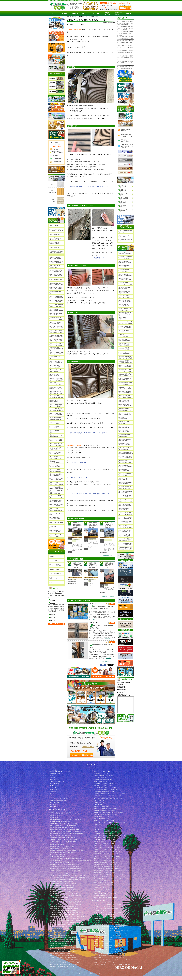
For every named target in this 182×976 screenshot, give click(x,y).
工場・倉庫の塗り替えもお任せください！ (125, 231)
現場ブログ (74, 16)
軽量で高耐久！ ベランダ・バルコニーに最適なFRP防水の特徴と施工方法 (66, 922)
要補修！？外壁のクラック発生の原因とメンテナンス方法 (63, 872)
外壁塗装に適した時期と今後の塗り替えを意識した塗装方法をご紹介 (65, 866)
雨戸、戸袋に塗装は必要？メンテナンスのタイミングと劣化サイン (109, 878)
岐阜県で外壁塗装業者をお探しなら (58, 800)
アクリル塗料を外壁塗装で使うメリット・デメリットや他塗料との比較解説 (111, 935)
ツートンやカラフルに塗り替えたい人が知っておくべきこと (127, 146)
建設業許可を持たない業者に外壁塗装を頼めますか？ (62, 798)
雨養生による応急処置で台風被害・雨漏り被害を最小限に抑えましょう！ (66, 939)
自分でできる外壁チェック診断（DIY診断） (60, 848)
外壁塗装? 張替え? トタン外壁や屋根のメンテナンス (105, 831)
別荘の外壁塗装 (97, 891)
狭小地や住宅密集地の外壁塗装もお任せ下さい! (56, 418)
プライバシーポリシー (55, 573)
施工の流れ (96, 13)
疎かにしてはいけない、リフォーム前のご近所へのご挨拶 (63, 835)
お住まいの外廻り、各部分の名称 (57, 854)
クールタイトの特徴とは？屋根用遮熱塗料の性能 (125, 539)
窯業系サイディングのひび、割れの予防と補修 (125, 396)
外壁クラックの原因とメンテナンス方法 (55, 323)
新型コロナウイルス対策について (79, 477)
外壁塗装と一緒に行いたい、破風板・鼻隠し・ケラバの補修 (107, 847)
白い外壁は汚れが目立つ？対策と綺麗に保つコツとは (125, 509)
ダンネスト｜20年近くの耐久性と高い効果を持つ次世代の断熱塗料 (109, 926)
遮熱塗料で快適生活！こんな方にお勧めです (104, 918)
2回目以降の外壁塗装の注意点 (123, 335)
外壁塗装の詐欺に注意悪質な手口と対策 (124, 292)
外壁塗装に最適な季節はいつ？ (56, 292)
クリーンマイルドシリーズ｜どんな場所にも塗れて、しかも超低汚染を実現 (111, 930)
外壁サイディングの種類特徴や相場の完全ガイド (56, 331)
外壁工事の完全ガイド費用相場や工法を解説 (55, 257)
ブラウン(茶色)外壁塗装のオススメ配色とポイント (125, 518)
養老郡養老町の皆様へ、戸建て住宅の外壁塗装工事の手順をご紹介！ (125, 52)
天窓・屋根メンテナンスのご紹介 (55, 383)
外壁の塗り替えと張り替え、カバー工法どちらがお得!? (62, 852)
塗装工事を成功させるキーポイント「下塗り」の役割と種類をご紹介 (109, 957)
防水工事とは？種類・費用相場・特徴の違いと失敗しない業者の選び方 (66, 920)
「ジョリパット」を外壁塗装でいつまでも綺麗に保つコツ (63, 910)
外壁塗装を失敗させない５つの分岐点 (125, 266)
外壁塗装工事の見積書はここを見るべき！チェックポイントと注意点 (109, 793)
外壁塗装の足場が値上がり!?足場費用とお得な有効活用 (106, 895)
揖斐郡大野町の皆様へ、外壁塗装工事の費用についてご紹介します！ (125, 42)
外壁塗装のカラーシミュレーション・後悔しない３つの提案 (63, 823)
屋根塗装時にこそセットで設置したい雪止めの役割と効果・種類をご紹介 (110, 858)
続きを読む (92, 619)
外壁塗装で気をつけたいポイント (56, 357)
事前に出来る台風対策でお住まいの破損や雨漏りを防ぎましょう (64, 937)
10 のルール (53, 785)
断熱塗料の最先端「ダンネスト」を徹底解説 (125, 466)
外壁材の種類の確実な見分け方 (123, 318)
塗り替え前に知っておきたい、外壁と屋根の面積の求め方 (63, 906)
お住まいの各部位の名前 (56, 279)
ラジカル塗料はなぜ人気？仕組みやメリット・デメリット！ (63, 964)
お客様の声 (75, 13)
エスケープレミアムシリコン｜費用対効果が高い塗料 (106, 914)
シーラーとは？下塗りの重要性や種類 (124, 353)
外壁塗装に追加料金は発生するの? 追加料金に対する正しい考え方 (108, 826)
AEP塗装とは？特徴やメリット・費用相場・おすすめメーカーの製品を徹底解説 (111, 941)
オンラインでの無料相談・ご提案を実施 (125, 253)
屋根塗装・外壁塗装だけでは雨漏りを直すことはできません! (63, 841)
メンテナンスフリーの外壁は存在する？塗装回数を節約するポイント (65, 858)
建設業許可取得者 (54, 569)
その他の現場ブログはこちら (107, 661)
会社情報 (52, 793)
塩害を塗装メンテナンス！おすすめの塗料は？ (56, 505)
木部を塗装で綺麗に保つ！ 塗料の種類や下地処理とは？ (62, 932)
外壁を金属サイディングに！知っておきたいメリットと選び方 (108, 829)
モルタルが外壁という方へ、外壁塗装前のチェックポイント (107, 961)
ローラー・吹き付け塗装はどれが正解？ (124, 431)
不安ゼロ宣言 (53, 791)
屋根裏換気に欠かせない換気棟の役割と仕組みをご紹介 (62, 928)
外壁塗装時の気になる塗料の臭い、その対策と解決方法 (62, 837)
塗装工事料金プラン (107, 13)
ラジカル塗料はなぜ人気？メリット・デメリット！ (125, 544)
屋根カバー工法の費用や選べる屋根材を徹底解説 (56, 275)
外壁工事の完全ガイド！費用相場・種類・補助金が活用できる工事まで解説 (67, 833)
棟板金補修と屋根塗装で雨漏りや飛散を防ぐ (56, 474)
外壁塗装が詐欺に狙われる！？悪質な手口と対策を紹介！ (63, 889)
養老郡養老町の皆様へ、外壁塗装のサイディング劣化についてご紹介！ (125, 57)
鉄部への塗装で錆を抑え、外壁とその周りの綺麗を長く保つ (107, 864)
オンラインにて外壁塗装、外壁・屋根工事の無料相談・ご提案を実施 (89, 494)
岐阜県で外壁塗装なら (55, 565)
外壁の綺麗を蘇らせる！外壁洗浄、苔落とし (125, 439)
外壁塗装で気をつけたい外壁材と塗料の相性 (56, 531)
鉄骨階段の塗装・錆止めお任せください (56, 448)
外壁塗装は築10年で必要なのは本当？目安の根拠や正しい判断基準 (65, 829)
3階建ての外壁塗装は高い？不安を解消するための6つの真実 (63, 839)
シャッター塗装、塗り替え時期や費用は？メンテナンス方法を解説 (109, 874)
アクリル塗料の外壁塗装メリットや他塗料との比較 (56, 296)
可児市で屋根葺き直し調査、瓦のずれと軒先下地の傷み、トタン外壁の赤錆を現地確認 (125, 28)
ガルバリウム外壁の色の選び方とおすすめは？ (60, 862)
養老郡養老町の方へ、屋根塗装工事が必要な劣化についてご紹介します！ (125, 47)
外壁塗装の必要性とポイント (100, 802)
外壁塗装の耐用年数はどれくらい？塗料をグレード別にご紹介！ (64, 864)
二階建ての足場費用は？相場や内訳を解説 (125, 379)
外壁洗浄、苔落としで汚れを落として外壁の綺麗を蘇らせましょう (109, 880)
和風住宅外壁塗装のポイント (124, 418)
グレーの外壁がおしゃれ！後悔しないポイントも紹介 (125, 500)
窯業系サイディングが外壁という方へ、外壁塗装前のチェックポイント (110, 962)
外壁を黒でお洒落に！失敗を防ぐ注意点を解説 (125, 505)
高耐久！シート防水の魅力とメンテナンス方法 (56, 496)
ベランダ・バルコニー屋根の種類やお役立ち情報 (56, 479)
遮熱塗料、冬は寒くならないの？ (101, 943)
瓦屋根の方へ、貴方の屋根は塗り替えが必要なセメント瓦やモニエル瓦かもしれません (113, 843)
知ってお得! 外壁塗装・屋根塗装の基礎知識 (60, 843)
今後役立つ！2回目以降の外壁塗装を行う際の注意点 (105, 814)
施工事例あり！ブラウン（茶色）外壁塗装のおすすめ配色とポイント (65, 959)
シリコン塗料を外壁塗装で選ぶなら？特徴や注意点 (56, 305)
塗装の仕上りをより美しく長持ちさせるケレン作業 (56, 344)
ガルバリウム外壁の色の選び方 (124, 331)
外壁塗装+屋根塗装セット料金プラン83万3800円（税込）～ (107, 787)
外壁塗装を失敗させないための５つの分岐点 (60, 821)
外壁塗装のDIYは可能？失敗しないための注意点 (125, 387)
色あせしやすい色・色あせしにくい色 (125, 140)
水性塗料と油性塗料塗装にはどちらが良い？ (125, 409)
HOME (69, 16)
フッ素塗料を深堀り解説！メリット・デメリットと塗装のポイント (65, 961)
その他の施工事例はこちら (108, 555)
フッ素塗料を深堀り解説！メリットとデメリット (125, 522)
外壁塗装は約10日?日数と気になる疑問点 (124, 296)
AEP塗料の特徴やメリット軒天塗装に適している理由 (125, 548)
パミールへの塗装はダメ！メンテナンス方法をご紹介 (125, 457)
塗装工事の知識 (54, 225)
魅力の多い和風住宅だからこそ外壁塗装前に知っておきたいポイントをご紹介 (111, 837)
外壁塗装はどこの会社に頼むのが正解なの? (60, 897)
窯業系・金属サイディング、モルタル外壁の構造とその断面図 (64, 908)
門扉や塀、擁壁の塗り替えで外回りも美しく (104, 816)
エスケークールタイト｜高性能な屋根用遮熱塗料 (105, 916)
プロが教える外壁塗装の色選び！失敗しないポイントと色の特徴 (64, 813)
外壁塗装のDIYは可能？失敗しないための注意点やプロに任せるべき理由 (66, 850)
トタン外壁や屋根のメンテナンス (55, 427)
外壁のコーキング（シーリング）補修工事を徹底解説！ (106, 828)
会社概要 (128, 13)
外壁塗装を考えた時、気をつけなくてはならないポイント (63, 883)
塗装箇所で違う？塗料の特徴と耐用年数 (124, 340)
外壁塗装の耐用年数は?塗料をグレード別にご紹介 (56, 283)
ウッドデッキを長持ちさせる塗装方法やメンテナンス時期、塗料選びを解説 (111, 870)
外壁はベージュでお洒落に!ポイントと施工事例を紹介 (126, 513)
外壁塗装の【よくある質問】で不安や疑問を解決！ (61, 812)
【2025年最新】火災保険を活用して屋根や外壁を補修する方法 (108, 798)
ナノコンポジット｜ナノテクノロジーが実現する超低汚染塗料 (108, 920)
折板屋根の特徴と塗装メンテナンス (54, 431)
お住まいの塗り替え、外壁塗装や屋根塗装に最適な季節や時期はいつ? (66, 868)
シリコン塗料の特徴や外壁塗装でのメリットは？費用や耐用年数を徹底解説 (111, 933)
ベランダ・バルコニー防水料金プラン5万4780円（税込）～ (107, 789)
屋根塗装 (56, 83)
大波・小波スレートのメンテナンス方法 (55, 535)
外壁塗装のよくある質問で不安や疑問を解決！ (125, 257)
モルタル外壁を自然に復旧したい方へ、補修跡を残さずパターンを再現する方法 (68, 877)
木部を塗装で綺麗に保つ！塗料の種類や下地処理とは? (126, 453)
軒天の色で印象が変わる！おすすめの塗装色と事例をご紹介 (107, 851)
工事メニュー (86, 13)
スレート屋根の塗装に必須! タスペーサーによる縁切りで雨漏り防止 (65, 895)
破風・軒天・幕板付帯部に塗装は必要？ (55, 366)
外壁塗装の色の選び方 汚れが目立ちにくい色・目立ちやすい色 (64, 817)
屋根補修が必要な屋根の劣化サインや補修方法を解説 (106, 862)
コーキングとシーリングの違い (56, 513)
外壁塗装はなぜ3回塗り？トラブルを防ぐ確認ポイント (62, 885)
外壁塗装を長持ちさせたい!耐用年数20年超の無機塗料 (126, 357)
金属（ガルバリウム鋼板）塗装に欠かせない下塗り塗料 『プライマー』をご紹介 (112, 959)
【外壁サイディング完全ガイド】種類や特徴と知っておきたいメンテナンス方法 (68, 875)
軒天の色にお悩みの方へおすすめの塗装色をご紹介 (56, 379)
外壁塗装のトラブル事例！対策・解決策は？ (125, 483)
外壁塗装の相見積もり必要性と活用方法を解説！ (125, 275)
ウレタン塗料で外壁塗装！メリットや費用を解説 (56, 301)
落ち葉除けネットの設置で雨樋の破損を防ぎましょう (106, 860)
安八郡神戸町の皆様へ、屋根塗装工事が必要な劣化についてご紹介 (125, 37)
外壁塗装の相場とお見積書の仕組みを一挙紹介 (104, 791)
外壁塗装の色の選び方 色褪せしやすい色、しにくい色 (62, 815)
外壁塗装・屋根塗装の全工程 (100, 781)
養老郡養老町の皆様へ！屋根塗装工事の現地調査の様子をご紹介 (125, 67)
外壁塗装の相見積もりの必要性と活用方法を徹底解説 (62, 887)
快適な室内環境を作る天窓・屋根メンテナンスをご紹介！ (107, 853)
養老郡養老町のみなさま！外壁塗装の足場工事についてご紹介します (125, 63)
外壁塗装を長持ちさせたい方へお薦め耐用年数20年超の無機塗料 (108, 953)
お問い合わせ (53, 578)
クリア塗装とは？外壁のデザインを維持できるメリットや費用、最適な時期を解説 (112, 939)
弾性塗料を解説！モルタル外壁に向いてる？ (125, 526)
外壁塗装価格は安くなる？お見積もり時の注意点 (56, 262)
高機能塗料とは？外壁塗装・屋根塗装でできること (56, 349)
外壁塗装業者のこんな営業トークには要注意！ (125, 383)
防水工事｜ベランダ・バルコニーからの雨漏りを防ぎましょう (108, 820)
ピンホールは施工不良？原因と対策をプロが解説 (56, 340)
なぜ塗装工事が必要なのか (56, 230)
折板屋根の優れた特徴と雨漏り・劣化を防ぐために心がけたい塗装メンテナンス (112, 833)
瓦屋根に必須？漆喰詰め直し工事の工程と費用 (104, 839)
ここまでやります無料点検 (118, 13)
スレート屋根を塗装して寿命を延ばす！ (103, 885)
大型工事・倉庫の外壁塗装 (100, 887)
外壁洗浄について (99, 258)
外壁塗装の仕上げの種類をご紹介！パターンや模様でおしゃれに (64, 966)
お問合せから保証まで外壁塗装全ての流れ (103, 779)
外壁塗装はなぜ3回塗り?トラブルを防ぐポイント (56, 362)
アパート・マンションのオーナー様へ (125, 235)
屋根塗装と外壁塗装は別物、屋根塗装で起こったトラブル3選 (64, 893)
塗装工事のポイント (55, 234)
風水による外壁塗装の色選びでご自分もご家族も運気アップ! (63, 825)
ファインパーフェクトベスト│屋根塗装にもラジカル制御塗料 (107, 904)
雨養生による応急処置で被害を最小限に (125, 474)
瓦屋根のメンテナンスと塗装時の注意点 (56, 435)
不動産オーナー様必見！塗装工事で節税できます (125, 366)
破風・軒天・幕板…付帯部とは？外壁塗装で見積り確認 (106, 845)
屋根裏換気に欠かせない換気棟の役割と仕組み (56, 500)
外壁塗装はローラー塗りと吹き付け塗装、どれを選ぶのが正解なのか (65, 901)
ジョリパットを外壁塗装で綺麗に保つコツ (125, 426)
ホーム (54, 13)
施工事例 (64, 13)
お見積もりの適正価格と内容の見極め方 (125, 288)
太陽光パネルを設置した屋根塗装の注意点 (125, 448)
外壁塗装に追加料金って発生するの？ (124, 270)
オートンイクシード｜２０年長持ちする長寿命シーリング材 (107, 932)
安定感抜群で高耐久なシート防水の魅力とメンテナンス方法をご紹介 (65, 926)
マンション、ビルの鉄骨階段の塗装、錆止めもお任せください (108, 866)
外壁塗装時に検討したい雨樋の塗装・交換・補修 (56, 392)
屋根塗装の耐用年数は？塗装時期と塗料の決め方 (125, 487)
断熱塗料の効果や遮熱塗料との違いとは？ (125, 461)
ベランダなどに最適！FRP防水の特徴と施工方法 (56, 487)
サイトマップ (53, 582)
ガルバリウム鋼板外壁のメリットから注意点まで (125, 327)
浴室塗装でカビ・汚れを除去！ (55, 461)
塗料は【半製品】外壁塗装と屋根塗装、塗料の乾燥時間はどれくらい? (66, 899)
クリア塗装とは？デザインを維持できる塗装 (56, 309)
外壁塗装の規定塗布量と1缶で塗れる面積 (125, 435)
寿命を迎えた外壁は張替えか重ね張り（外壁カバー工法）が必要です (109, 812)
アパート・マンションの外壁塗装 (101, 889)
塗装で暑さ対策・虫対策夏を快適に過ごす (56, 314)
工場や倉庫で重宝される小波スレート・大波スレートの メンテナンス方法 (66, 914)
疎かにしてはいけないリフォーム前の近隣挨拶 (125, 301)
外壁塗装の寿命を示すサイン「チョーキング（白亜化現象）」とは (89, 186)
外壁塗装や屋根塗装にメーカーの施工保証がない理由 (125, 361)
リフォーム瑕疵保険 (54, 783)
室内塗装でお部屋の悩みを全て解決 (102, 818)
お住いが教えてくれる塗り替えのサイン (55, 238)
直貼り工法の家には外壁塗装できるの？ (124, 400)
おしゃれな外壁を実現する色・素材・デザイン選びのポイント (64, 947)
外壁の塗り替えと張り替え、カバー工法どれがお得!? (125, 314)
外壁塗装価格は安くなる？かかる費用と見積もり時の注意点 (107, 795)
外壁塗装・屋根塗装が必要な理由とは (58, 844)
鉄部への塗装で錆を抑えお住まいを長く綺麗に (56, 444)
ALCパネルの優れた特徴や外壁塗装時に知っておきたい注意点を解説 (65, 904)
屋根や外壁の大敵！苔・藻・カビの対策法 (124, 444)
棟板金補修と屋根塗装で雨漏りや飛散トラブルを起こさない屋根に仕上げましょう (68, 916)
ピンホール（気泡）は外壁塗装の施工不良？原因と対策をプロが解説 (65, 879)
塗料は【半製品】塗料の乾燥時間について (56, 509)
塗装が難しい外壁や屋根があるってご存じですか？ (125, 392)
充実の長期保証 (53, 789)
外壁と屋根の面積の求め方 (56, 522)
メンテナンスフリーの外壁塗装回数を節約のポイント (125, 322)
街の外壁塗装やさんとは (55, 773)
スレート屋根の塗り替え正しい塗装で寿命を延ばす (56, 409)
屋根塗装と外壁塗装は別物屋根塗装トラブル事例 (56, 353)
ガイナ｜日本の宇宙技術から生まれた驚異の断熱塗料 (106, 928)
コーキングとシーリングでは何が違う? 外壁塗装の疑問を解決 (64, 903)
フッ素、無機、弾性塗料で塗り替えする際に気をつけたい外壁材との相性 (66, 912)
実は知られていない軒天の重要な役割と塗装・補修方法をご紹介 (108, 849)
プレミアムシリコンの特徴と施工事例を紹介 (124, 535)
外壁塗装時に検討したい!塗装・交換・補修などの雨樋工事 (107, 856)
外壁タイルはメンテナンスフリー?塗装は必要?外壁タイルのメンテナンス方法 (111, 835)
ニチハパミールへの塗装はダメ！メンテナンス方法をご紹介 (63, 933)
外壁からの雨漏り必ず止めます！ (101, 800)
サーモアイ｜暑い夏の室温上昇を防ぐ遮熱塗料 (104, 906)
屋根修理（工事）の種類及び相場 (55, 266)
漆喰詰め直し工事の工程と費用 (124, 422)
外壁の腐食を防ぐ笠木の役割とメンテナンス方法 (56, 388)
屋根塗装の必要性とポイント (100, 804)
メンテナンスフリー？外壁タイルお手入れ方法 (125, 413)
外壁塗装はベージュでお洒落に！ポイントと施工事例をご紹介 (64, 957)
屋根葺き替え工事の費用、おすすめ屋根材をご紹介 (105, 808)
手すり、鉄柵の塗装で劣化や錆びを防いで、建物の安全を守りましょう (110, 868)
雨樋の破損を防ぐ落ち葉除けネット (54, 401)
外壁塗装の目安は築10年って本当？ (54, 243)
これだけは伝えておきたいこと (57, 781)
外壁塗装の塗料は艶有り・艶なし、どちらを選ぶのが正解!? (107, 949)
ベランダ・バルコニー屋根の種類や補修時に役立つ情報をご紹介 (64, 918)
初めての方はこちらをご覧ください (102, 773)
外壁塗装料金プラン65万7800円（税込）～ (103, 783)
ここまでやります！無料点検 (78, 462)
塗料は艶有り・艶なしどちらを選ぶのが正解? (125, 405)
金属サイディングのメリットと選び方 (55, 422)
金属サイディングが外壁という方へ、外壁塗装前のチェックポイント (109, 964)
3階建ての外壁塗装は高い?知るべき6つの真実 (125, 309)
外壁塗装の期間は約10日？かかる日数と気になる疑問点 (62, 827)
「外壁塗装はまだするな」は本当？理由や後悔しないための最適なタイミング (67, 831)
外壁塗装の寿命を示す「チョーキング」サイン (56, 318)
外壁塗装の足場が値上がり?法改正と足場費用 (126, 374)
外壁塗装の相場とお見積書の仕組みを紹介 (125, 279)
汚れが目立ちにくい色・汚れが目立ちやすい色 (127, 135)
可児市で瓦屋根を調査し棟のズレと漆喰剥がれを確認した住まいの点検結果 (125, 33)
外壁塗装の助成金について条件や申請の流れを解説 (105, 824)
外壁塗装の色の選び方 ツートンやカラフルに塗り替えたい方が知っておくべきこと (68, 819)
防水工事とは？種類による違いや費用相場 (56, 483)
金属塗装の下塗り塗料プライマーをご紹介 (124, 348)
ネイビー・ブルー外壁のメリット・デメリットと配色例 (62, 949)
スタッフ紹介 (53, 560)
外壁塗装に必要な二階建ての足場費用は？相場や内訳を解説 (107, 897)
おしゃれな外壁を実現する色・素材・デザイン (125, 492)
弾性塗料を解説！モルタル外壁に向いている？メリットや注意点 (64, 962)
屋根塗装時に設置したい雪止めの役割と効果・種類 (56, 396)
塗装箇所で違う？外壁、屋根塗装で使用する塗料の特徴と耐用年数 (109, 945)
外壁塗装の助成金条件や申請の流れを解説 (125, 262)
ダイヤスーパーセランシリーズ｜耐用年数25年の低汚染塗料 (107, 912)
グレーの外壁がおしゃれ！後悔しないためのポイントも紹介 (63, 951)
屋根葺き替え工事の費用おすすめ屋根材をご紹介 (56, 270)
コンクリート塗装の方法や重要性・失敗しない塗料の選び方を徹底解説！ (110, 876)
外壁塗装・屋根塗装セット (56, 87)
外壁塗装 (56, 78)
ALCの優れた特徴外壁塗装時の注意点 (55, 518)
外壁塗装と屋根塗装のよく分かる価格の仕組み (104, 775)
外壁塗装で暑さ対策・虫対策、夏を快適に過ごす (105, 893)
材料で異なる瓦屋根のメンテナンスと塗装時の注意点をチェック (108, 841)
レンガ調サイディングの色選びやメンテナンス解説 (56, 327)
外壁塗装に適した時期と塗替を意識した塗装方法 (56, 288)
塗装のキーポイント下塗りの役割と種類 (124, 344)
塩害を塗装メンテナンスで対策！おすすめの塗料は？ (62, 930)
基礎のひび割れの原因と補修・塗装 (123, 479)
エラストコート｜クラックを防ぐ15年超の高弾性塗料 (106, 922)
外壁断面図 (53, 526)
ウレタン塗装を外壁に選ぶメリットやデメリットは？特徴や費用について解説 (111, 937)
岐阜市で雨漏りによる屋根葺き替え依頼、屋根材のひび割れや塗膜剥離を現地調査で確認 (125, 23)
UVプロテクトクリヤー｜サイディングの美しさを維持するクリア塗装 (109, 924)
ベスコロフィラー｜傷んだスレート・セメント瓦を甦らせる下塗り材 (109, 910)
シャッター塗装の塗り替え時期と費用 (55, 466)
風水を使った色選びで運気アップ (126, 130)
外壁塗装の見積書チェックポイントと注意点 (125, 283)
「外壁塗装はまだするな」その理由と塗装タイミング (56, 251)
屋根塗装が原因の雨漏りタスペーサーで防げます (56, 414)
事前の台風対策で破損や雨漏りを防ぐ (124, 470)
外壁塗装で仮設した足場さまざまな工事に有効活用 (125, 370)
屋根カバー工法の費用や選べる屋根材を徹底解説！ (105, 810)
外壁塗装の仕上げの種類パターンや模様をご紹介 (125, 531)
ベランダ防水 (56, 91)
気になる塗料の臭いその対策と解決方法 (124, 305)
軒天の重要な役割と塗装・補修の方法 (55, 375)
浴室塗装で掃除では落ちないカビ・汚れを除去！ (105, 872)
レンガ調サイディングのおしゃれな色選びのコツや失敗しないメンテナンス (67, 873)
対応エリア (52, 795)
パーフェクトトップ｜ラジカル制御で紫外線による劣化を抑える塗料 (109, 903)
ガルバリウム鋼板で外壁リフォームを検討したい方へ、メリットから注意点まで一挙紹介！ (70, 860)
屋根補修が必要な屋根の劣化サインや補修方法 (56, 405)
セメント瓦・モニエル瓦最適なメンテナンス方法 (56, 440)
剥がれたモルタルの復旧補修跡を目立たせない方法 (56, 336)
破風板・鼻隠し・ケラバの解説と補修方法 (56, 370)
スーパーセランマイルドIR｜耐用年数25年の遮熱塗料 (106, 908)
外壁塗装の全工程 (54, 247)
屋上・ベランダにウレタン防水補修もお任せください (56, 492)
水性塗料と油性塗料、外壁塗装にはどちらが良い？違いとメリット (109, 951)
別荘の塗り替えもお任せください (125, 240)
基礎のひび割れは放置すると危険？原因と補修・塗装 (62, 941)
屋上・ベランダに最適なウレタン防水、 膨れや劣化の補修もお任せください (67, 924)
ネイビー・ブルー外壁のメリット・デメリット (125, 496)
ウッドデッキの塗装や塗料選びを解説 (55, 457)
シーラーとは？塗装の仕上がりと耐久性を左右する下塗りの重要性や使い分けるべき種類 (114, 955)
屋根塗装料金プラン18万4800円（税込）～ (103, 785)
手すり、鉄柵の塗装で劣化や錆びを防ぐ (55, 453)
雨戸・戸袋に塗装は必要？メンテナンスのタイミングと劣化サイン (89, 433)
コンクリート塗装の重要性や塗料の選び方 (55, 470)
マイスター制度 (53, 787)
